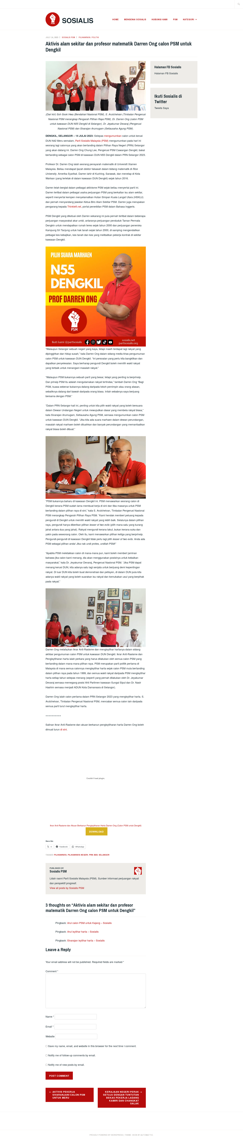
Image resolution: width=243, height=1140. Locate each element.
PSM (175, 19)
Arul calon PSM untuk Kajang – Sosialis (89, 923)
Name (50, 1016)
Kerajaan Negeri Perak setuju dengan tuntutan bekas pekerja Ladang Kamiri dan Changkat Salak (121, 1097)
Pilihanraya (85, 37)
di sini (63, 729)
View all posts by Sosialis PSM (67, 888)
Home (115, 19)
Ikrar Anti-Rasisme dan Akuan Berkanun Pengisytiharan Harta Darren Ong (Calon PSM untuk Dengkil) (95, 825)
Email (50, 1026)
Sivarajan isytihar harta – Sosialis (86, 940)
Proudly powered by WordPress (106, 1135)
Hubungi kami (160, 19)
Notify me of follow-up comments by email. (72, 1055)
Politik (95, 37)
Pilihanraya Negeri (78, 855)
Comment (52, 971)
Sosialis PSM (68, 37)
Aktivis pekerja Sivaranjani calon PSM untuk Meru (68, 1094)
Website (50, 1036)
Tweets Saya (161, 108)
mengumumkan (113, 135)
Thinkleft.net (74, 206)
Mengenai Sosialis (135, 19)
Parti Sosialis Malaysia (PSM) (91, 140)
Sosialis (77, 20)
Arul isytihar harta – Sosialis (83, 931)
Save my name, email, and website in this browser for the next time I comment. (92, 1046)
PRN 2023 (93, 855)
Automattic (147, 1135)
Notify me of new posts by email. (66, 1064)
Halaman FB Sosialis (166, 73)
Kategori (188, 19)
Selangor (104, 855)
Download (96, 831)
